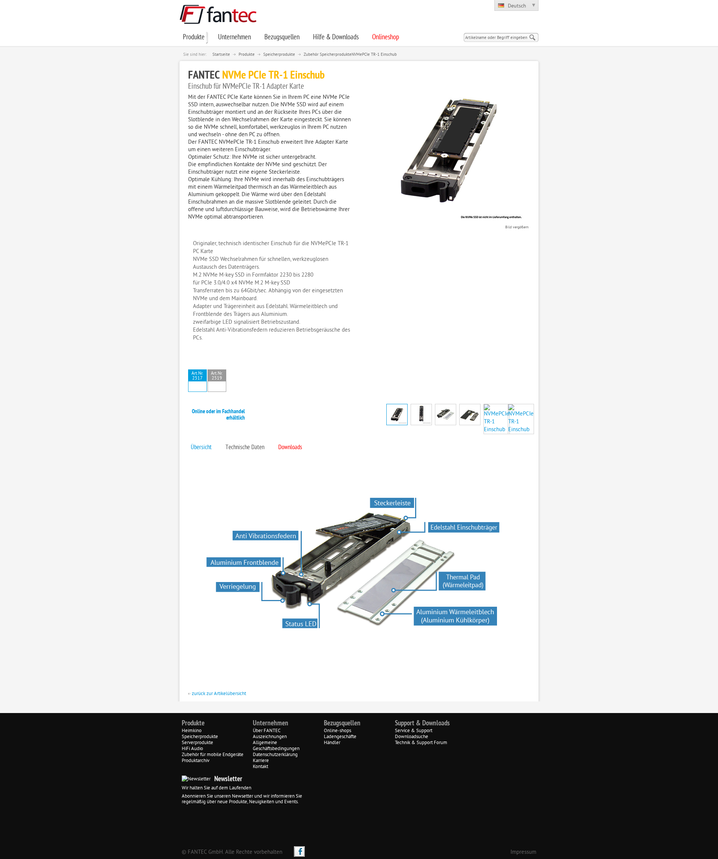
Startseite (221, 54)
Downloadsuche (411, 737)
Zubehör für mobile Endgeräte (212, 755)
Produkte (247, 54)
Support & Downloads (422, 723)
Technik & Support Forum (421, 743)
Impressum (523, 852)
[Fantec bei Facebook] (299, 851)
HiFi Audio (192, 749)
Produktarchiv (195, 761)
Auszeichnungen (270, 737)
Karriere (261, 761)
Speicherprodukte (279, 54)
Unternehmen (270, 723)
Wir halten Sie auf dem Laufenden (216, 788)
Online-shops (337, 731)
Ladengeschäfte (340, 737)
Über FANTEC (266, 731)
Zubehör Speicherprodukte (328, 54)
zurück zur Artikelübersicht (218, 694)
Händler (332, 743)
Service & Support (413, 731)
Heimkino (192, 731)
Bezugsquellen (342, 723)
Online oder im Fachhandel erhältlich (218, 415)
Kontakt (260, 767)
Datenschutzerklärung (275, 755)
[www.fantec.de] (218, 22)
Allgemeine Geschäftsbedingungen (276, 746)
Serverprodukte (197, 743)
